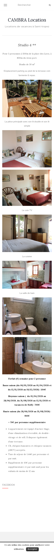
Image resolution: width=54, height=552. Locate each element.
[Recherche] (50, 5)
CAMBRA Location (27, 20)
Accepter (32, 549)
